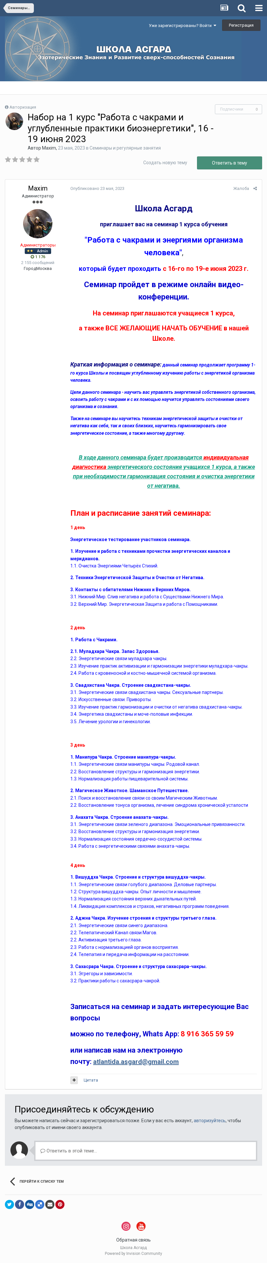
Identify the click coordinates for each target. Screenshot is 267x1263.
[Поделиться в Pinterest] (59, 1204)
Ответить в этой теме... (71, 1151)
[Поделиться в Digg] (29, 1204)
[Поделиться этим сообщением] (255, 188)
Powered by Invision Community (133, 1253)
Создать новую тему (165, 162)
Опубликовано (97, 188)
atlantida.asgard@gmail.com (136, 1062)
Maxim (49, 148)
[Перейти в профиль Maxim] (14, 121)
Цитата (91, 1080)
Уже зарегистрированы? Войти (181, 25)
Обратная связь (133, 1240)
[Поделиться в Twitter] (9, 1204)
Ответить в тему (229, 163)
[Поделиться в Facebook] (19, 1204)
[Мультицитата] (74, 1080)
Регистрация (241, 25)
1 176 (39, 256)
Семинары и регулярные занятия (125, 148)
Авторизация (22, 107)
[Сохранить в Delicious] (39, 1204)
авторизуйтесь (210, 1120)
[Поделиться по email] (49, 1204)
